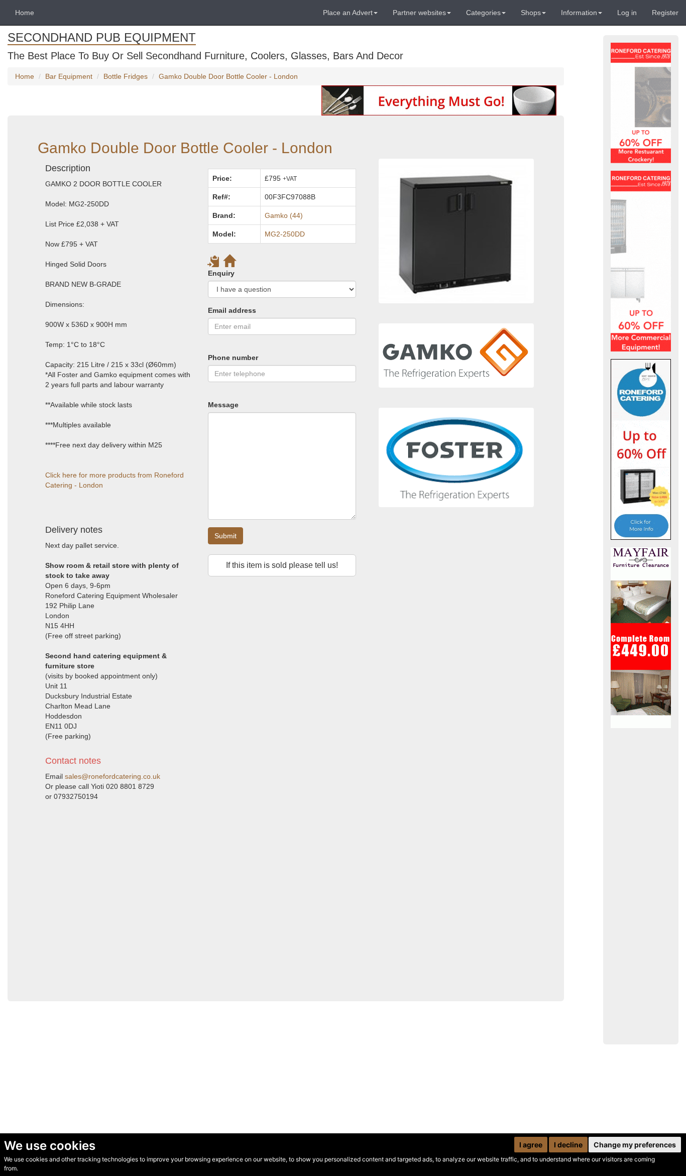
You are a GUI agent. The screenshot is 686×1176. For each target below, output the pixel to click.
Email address (232, 310)
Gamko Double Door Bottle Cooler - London (228, 76)
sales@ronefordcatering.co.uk (112, 776)
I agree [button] (530, 1144)
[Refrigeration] (640, 261)
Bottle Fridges (125, 76)
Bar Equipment (68, 76)
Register (665, 13)
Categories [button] (483, 13)
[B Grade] (640, 449)
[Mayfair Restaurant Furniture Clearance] (640, 637)
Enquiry (221, 273)
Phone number (233, 358)
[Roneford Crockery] (640, 103)
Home (24, 13)
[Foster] (456, 457)
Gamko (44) (284, 215)
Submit (225, 536)
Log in (627, 13)
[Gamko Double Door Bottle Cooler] (456, 231)
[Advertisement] (201, 897)
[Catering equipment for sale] (438, 100)
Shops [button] (531, 13)
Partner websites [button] (419, 13)
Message (223, 405)
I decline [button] (568, 1144)
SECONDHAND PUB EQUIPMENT (102, 37)
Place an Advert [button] (348, 13)
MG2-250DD (285, 234)
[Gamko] (456, 355)
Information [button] (579, 13)
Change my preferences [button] (635, 1144)
